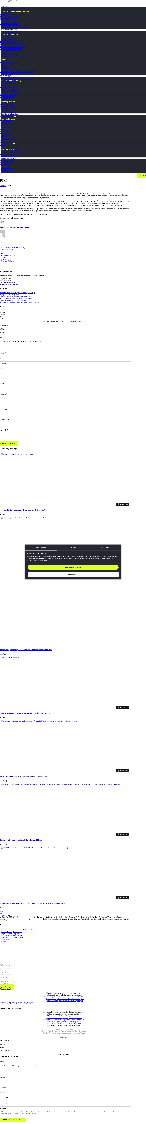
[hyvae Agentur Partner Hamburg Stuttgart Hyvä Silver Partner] (64, 999)
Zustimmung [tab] (41, 547)
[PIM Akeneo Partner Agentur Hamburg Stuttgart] (64, 1022)
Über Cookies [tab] (105, 547)
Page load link (5, 1051)
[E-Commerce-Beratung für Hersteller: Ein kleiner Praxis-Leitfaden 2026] (65, 657)
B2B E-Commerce (36, 919)
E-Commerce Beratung (26, 917)
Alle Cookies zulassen (73, 567)
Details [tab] (73, 547)
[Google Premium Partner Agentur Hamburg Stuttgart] (64, 993)
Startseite (3, 186)
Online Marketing (22, 919)
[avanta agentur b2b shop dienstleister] (64, 1020)
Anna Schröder (24, 227)
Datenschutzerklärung (40, 560)
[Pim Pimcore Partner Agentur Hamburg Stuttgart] (64, 1023)
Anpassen (72, 574)
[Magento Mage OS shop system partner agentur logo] (64, 1016)
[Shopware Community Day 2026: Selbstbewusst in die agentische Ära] (65, 721)
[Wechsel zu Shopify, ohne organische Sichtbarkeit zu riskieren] (65, 784)
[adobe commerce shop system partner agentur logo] (64, 1018)
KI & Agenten (10, 919)
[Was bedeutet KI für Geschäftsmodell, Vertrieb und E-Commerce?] (65, 454)
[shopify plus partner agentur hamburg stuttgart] (16, 1003)
